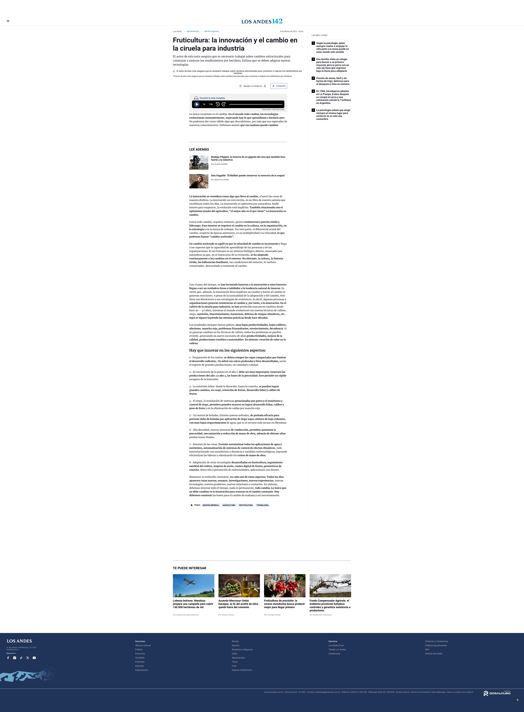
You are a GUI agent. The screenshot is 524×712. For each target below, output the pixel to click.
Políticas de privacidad (436, 645)
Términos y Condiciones (436, 641)
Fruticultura (246, 505)
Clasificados (334, 653)
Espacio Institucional (242, 670)
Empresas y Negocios (242, 649)
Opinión (235, 645)
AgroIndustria (193, 31)
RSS (427, 649)
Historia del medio (434, 653)
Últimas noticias (143, 645)
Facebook (8, 657)
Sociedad (139, 657)
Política (138, 649)
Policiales (140, 662)
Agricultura (229, 505)
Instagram (14, 657)
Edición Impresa (211, 505)
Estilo (234, 653)
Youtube (34, 657)
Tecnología (262, 505)
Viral (234, 666)
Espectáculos (141, 670)
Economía (140, 653)
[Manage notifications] (517, 700)
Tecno (235, 662)
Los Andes (177, 31)
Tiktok (21, 657)
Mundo (235, 641)
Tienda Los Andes (337, 649)
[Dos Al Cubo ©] (497, 695)
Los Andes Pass (336, 645)
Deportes (139, 666)
